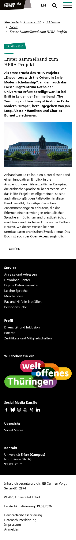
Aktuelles (53, 22)
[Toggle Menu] (67, 5)
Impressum (12, 524)
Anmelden (11, 529)
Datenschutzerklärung (20, 520)
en (43, 5)
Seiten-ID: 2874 (15, 488)
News (13, 27)
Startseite (11, 22)
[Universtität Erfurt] (16, 5)
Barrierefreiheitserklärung (23, 515)
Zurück (14, 249)
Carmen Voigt (56, 483)
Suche (54, 5)
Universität (32, 22)
